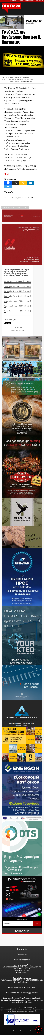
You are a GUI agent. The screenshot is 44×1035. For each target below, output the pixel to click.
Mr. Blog (23, 81)
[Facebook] (8, 183)
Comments (17, 327)
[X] (15, 183)
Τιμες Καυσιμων (29, 0)
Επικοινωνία (22, 949)
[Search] (37, 923)
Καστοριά (31, 81)
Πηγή (6, 174)
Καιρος (21, 0)
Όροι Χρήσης (22, 954)
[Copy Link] (23, 183)
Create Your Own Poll (17, 330)
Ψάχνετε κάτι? (22, 920)
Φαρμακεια (13, 0)
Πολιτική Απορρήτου (22, 959)
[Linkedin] (30, 183)
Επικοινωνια (39, 0)
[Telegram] (8, 186)
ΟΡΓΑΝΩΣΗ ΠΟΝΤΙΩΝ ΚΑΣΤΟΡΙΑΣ (15, 207)
